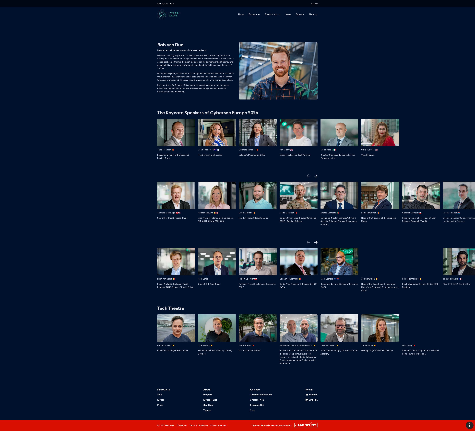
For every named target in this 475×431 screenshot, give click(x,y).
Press (172, 4)
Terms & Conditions (199, 425)
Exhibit (165, 4)
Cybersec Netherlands (261, 395)
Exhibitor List (210, 400)
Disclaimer (182, 425)
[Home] (171, 14)
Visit (159, 4)
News (288, 14)
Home (241, 14)
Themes (207, 410)
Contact (314, 4)
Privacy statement (218, 425)
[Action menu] (470, 425)
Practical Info (271, 14)
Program (253, 14)
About (312, 14)
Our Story (208, 405)
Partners (300, 14)
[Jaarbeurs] (306, 425)
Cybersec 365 (257, 405)
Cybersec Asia (257, 400)
